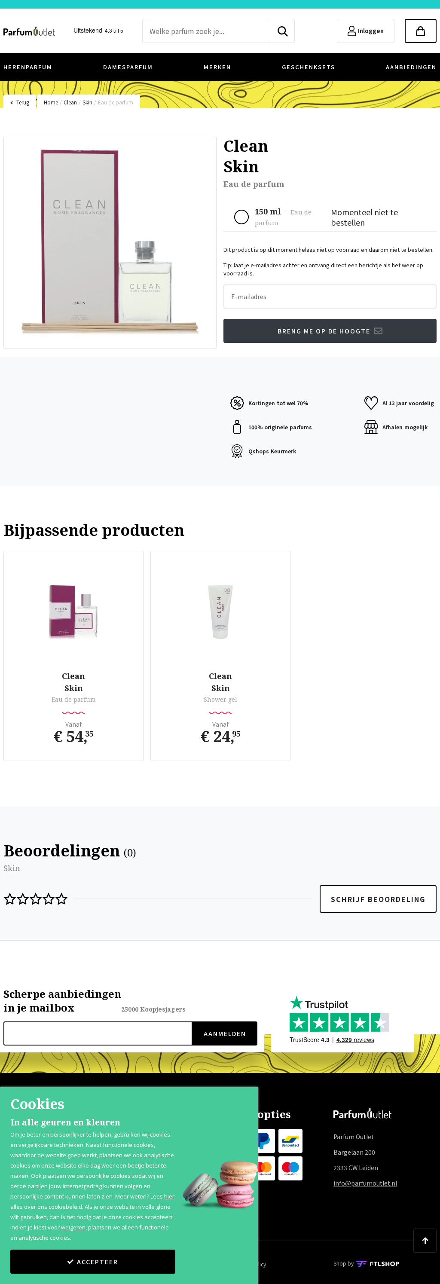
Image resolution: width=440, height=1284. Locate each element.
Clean (70, 102)
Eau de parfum (115, 102)
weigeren (73, 1227)
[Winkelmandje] (421, 31)
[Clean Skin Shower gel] (220, 612)
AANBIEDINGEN (411, 67)
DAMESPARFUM (128, 67)
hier (169, 1196)
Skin (87, 102)
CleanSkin (73, 682)
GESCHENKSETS (308, 67)
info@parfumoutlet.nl (365, 1183)
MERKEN (217, 67)
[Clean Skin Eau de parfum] (73, 612)
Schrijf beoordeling (378, 899)
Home (51, 102)
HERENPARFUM (27, 67)
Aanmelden (225, 1033)
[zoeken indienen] (283, 31)
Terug (22, 102)
